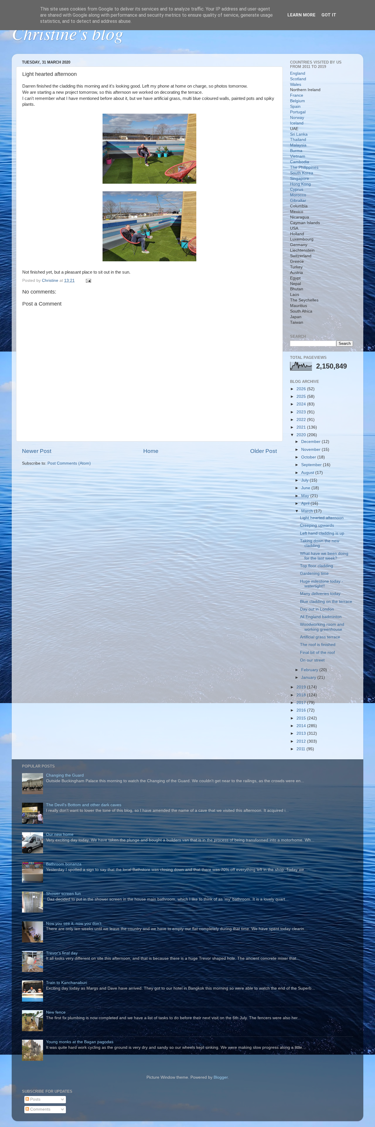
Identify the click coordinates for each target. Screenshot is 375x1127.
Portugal (298, 112)
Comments (39, 1109)
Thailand (298, 139)
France (296, 95)
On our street (312, 660)
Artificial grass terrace (320, 637)
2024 (301, 404)
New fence (56, 1012)
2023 (301, 412)
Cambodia (299, 162)
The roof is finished (317, 644)
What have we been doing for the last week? (324, 555)
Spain (295, 106)
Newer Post (36, 451)
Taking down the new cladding (319, 543)
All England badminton (321, 617)
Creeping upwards (317, 525)
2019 (301, 687)
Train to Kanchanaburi (66, 983)
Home (150, 451)
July (305, 480)
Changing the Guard (65, 775)
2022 (301, 419)
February (310, 670)
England (297, 73)
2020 (301, 435)
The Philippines (304, 167)
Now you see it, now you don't (73, 923)
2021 (301, 427)
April (306, 503)
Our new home (60, 834)
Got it (328, 15)
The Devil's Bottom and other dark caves (83, 805)
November (311, 449)
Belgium (297, 101)
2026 (301, 389)
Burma (296, 151)
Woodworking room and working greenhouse (322, 626)
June (306, 488)
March (307, 511)
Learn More (301, 15)
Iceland (297, 123)
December (311, 441)
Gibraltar (298, 200)
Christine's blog (67, 33)
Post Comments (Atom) (69, 463)
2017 (301, 702)
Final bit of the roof (317, 652)
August (308, 472)
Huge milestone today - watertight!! (321, 583)
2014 (301, 726)
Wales (295, 84)
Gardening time (314, 573)
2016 (301, 710)
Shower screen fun (63, 893)
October (309, 457)
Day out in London (317, 609)
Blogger (221, 1077)
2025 (301, 396)
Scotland (298, 79)
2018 (301, 695)
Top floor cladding (316, 566)
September (312, 465)
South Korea (301, 173)
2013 (301, 733)
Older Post (263, 451)
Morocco (298, 195)
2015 (301, 718)
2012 (301, 741)
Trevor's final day (62, 953)
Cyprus (296, 189)
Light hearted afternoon (322, 518)
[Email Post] (88, 280)
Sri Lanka (299, 134)
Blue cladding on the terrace (326, 601)
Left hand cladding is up (322, 533)
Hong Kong (300, 184)
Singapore (299, 178)
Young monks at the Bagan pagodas (79, 1042)
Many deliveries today (320, 593)
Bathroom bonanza (63, 864)
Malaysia (298, 145)
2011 (301, 749)
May (305, 496)
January (309, 677)
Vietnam (297, 156)
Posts (34, 1099)
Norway (297, 117)
